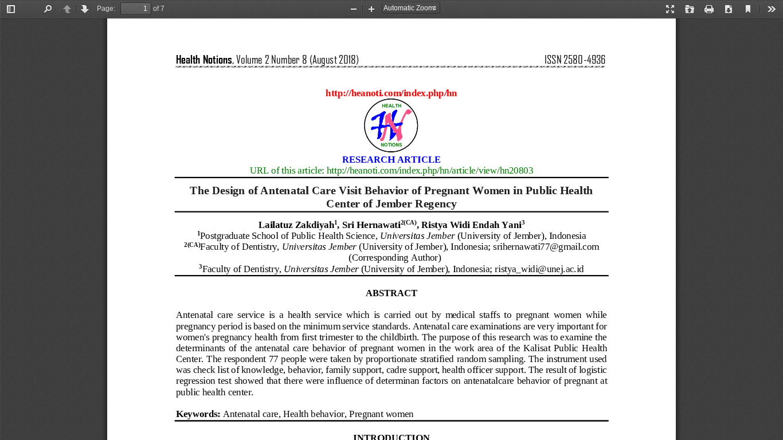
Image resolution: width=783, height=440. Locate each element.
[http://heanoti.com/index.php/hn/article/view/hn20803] (429, 171)
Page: (106, 9)
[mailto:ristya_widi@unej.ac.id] (539, 269)
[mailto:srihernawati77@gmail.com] (546, 246)
